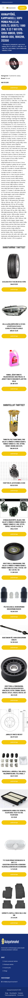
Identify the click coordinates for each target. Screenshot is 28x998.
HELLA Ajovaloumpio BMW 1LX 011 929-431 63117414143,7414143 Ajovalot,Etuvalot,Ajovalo (14, 326)
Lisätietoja (14, 88)
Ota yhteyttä (13, 993)
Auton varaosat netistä (11, 961)
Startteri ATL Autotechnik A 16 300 (14, 483)
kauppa (22, 8)
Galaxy (19, 76)
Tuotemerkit (12, 76)
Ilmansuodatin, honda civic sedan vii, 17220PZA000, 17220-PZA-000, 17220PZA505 (14, 813)
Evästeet (20, 993)
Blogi (5, 971)
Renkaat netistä (8, 964)
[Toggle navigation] (3, 7)
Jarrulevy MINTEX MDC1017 (14, 734)
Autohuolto (7, 968)
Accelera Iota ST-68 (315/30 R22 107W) (14, 282)
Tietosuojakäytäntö (10, 995)
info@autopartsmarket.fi (7, 2)
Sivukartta (20, 995)
